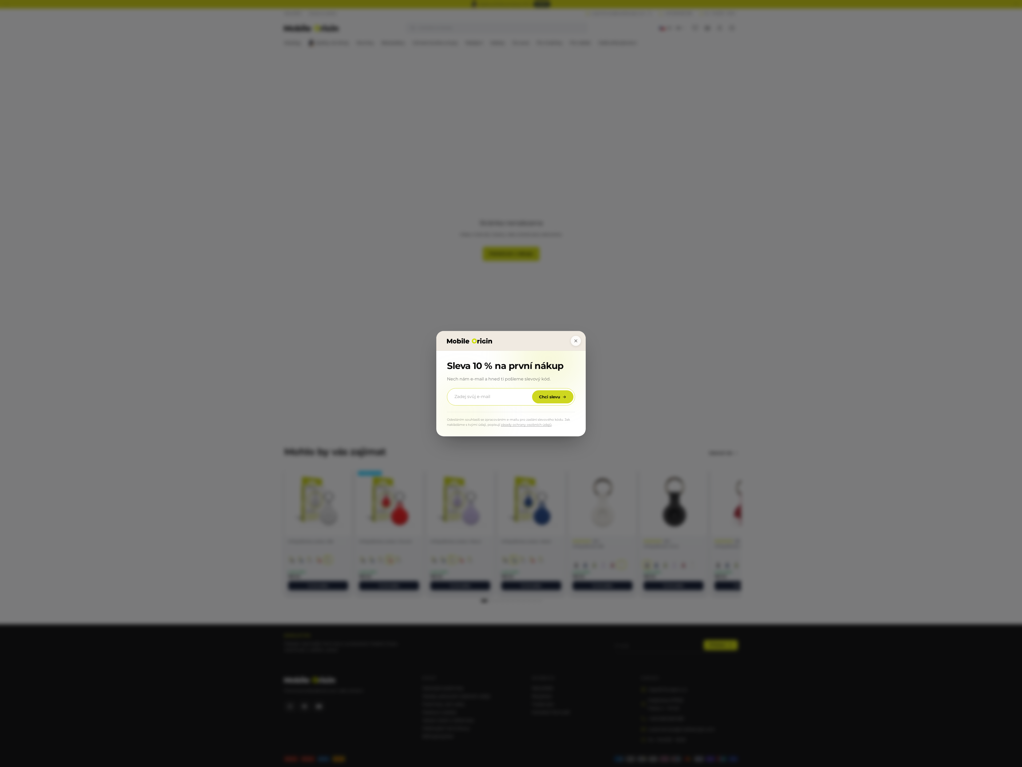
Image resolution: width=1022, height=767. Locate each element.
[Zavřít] (576, 341)
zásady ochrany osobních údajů (526, 425)
